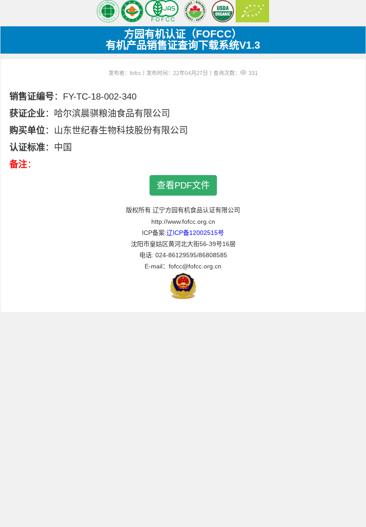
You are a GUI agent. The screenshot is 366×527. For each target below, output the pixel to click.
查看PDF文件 (183, 185)
